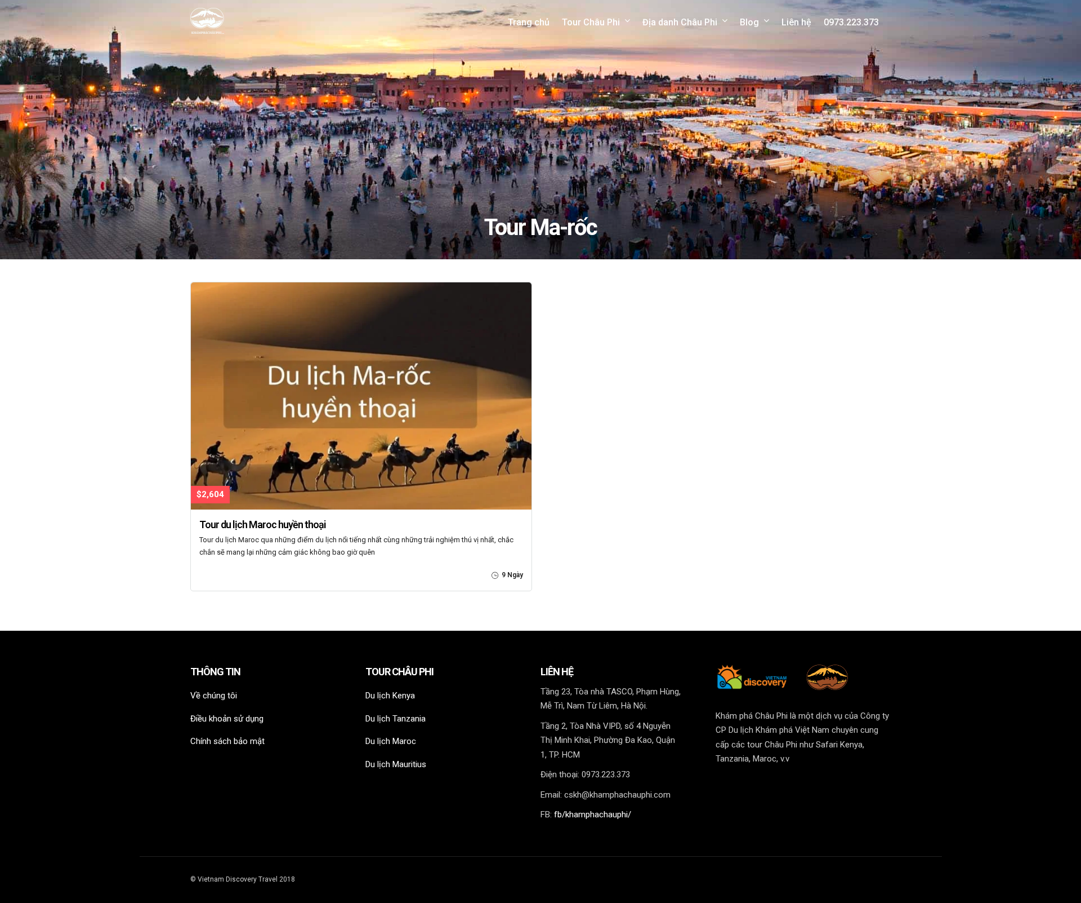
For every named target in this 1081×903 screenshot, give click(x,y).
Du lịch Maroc (390, 741)
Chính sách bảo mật (227, 741)
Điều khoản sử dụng (226, 719)
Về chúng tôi (213, 695)
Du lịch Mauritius (395, 764)
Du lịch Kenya (390, 695)
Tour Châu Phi (591, 22)
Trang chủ (529, 22)
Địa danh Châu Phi (679, 22)
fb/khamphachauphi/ (592, 814)
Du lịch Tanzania (395, 719)
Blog (749, 22)
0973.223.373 (851, 22)
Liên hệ (796, 22)
